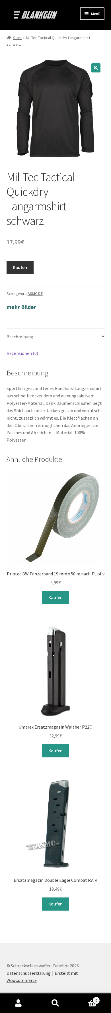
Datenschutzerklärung (29, 973)
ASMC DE (35, 293)
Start (17, 37)
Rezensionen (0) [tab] (22, 353)
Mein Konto (18, 1003)
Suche (55, 1003)
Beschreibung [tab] (20, 336)
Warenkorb (85, 998)
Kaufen (20, 267)
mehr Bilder (21, 306)
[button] (95, 67)
